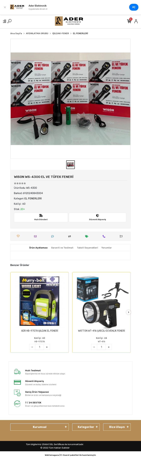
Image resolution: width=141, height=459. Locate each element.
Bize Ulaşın (117, 427)
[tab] (38, 247)
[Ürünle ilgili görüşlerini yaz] (53, 236)
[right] (129, 312)
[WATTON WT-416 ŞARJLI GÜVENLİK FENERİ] (101, 301)
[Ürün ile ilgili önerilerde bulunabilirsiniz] (122, 236)
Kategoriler (86, 427)
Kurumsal (39, 427)
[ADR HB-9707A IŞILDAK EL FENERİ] (39, 301)
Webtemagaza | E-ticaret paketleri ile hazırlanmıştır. (70, 455)
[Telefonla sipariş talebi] (105, 236)
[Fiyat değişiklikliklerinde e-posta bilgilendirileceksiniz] (87, 236)
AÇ (133, 7)
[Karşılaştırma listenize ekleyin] (70, 236)
